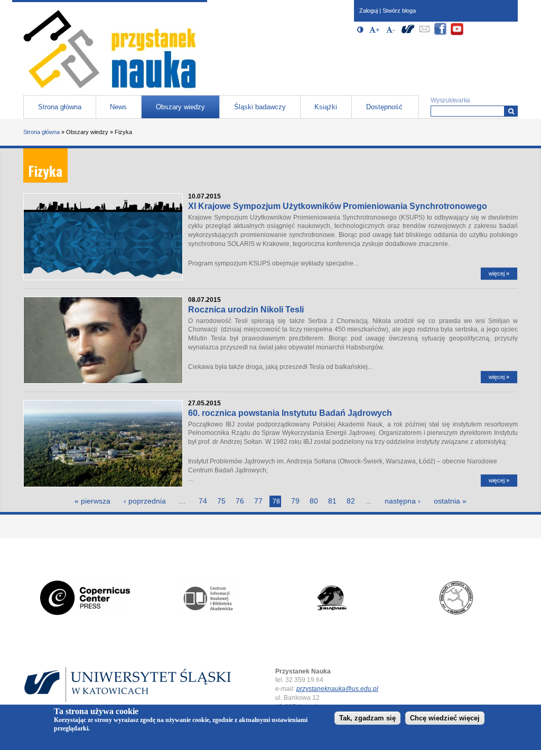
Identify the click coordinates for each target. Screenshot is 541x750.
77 (258, 501)
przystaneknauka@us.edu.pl (337, 688)
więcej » (499, 273)
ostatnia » (450, 501)
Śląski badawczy (260, 107)
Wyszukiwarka (450, 100)
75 (221, 501)
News (118, 107)
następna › (403, 501)
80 (314, 501)
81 (332, 501)
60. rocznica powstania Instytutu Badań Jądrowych (290, 413)
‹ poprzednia (145, 501)
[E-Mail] (424, 33)
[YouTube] (457, 33)
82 (351, 501)
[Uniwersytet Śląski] (408, 33)
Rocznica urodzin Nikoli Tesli (246, 309)
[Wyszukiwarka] (511, 111)
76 (240, 501)
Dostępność (384, 107)
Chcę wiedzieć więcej (445, 718)
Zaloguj (368, 10)
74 (203, 501)
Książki (325, 107)
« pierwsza (92, 501)
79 (295, 501)
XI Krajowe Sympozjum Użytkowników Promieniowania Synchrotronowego (337, 206)
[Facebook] (440, 33)
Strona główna (59, 107)
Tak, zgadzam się (367, 718)
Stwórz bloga (399, 10)
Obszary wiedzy (180, 107)
